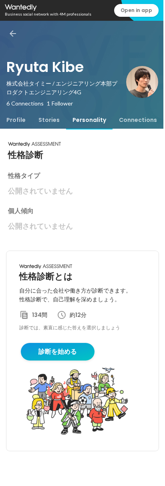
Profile (16, 120)
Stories (49, 120)
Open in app (136, 10)
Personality (89, 120)
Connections (138, 120)
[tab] (16, 119)
